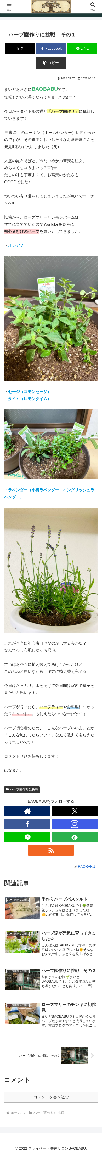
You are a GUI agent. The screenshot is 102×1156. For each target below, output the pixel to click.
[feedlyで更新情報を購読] (75, 837)
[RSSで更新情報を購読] (51, 850)
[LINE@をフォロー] (27, 837)
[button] (51, 63)
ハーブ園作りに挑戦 (24, 789)
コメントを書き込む (51, 1097)
